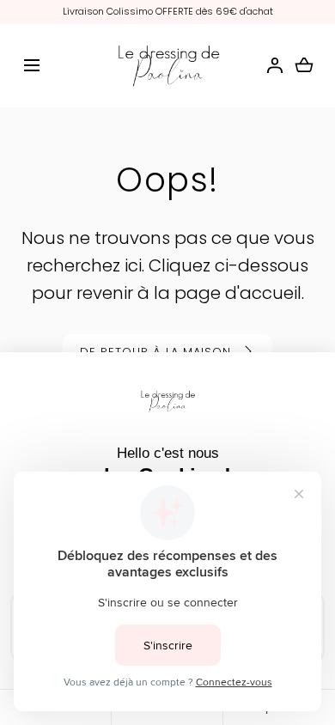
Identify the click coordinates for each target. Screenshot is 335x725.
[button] (31, 65)
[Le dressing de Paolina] (167, 66)
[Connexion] (275, 65)
